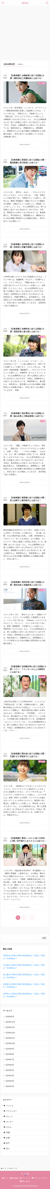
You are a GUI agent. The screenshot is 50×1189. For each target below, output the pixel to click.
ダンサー (9, 1122)
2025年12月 (10, 1022)
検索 (44, 938)
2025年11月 (10, 1027)
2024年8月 (10, 1054)
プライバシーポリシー (40, 1178)
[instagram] (28, 1174)
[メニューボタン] (3, 3)
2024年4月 (10, 1076)
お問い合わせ (25, 1181)
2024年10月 (10, 1043)
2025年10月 (10, 1033)
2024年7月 (10, 1060)
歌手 (8, 1143)
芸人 (8, 1149)
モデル (9, 1127)
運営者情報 (14, 1178)
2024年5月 (10, 1070)
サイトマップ (25, 1178)
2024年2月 (10, 1086)
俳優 (8, 1132)
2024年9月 (10, 1049)
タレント (9, 1116)
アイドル (9, 1106)
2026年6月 (10, 1017)
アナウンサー (11, 1111)
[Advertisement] (25, 32)
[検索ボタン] (47, 3)
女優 (8, 1138)
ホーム (6, 1178)
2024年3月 (10, 1081)
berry (25, 3)
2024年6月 (10, 1065)
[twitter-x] (25, 1174)
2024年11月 (10, 1038)
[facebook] (22, 1174)
